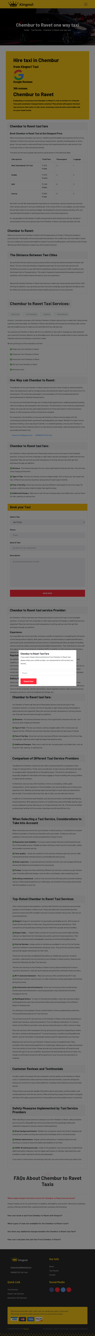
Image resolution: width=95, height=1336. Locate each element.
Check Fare (28, 681)
